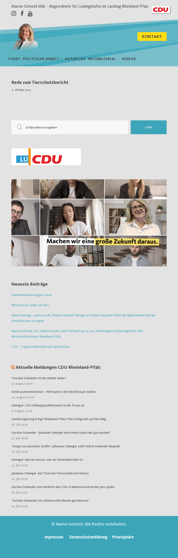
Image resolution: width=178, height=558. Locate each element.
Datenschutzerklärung (88, 536)
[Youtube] (30, 13)
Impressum (54, 536)
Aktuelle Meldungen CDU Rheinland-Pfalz (58, 367)
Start (14, 59)
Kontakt (152, 36)
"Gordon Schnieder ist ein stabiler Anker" (38, 378)
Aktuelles (75, 59)
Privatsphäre (123, 536)
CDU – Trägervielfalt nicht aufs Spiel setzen (40, 346)
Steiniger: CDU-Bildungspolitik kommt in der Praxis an (47, 405)
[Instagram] (13, 13)
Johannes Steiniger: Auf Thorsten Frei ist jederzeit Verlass (50, 473)
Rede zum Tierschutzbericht (39, 82)
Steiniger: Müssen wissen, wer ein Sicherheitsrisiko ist (47, 459)
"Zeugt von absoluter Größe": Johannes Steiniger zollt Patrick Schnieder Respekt (65, 446)
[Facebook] (22, 13)
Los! (148, 127)
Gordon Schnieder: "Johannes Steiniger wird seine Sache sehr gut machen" (61, 432)
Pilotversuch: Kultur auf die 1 (30, 305)
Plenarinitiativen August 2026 (31, 295)
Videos (129, 59)
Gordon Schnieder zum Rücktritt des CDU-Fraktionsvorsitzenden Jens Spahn (62, 487)
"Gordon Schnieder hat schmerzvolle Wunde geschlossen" (50, 500)
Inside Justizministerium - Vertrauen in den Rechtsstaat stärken (53, 391)
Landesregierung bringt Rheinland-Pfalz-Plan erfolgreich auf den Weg (58, 419)
